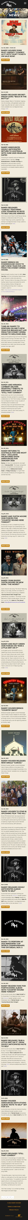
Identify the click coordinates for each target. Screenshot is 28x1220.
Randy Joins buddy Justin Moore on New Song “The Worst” (12, 582)
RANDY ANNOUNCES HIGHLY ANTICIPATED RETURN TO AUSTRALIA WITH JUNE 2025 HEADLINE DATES (13, 151)
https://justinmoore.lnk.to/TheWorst (15, 602)
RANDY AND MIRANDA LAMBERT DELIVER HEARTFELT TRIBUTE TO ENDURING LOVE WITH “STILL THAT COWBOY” (12, 388)
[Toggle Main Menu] (25, 3)
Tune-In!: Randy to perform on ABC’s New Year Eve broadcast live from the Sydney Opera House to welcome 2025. (14, 330)
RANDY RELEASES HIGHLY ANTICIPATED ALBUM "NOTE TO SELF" (13, 889)
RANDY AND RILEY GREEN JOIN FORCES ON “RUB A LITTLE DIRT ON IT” (13, 646)
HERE (6, 108)
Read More (5, 59)
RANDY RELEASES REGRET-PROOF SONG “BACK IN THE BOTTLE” (14, 96)
